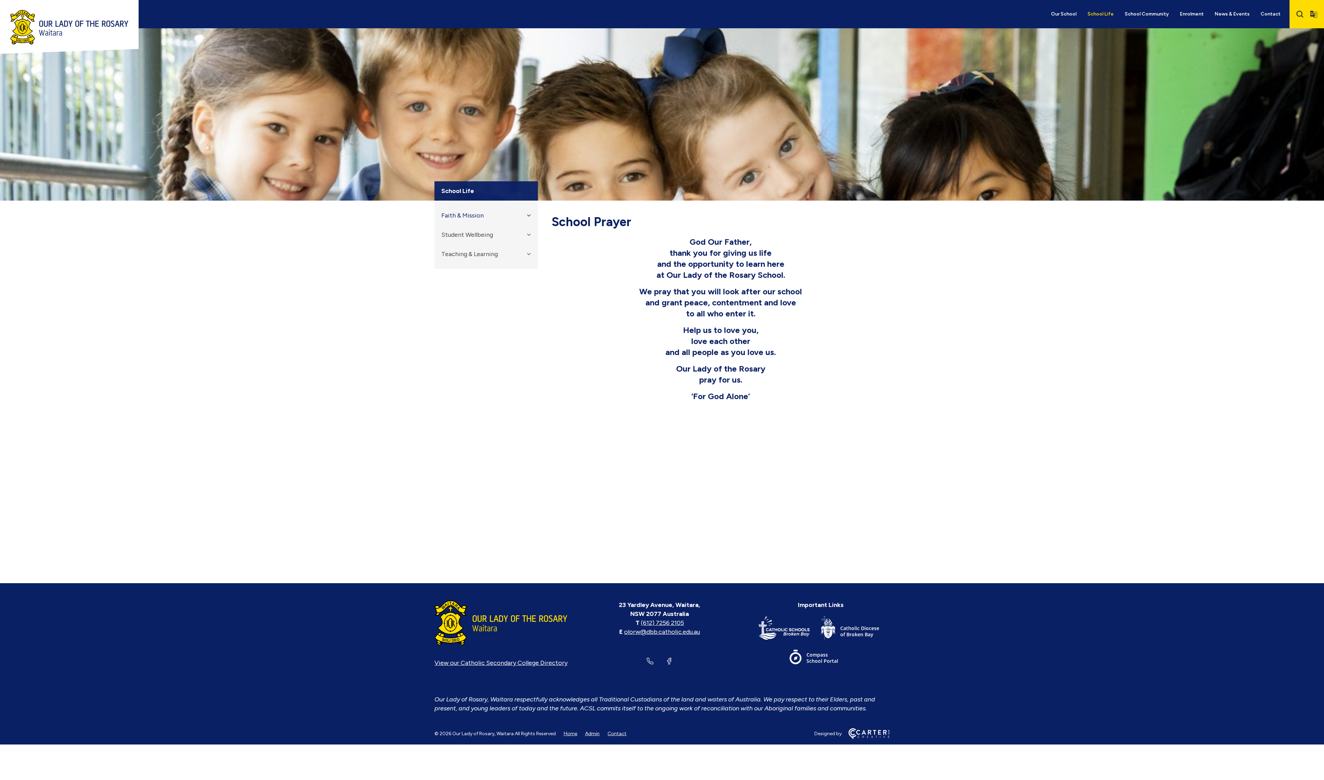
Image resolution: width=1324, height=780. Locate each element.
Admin (592, 734)
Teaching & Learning (469, 254)
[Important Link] (790, 629)
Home (570, 734)
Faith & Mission (462, 215)
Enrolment (1192, 14)
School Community (1147, 14)
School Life (1100, 14)
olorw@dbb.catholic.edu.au (662, 632)
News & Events (1232, 14)
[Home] (501, 622)
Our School (1063, 14)
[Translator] (1314, 14)
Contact (1271, 14)
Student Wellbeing (467, 235)
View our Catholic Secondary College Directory (501, 663)
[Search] (1300, 14)
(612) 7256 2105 (662, 623)
